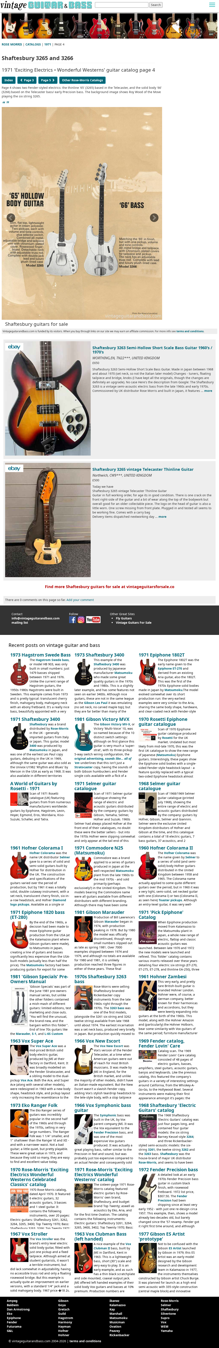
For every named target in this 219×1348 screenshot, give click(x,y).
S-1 (34, 1034)
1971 (47, 44)
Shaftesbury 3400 (106, 664)
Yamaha (167, 1331)
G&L (10, 1331)
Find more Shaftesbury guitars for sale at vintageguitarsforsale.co (109, 586)
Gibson (63, 1301)
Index (8, 80)
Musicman (117, 1322)
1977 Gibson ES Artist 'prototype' (162, 1236)
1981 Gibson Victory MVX (101, 719)
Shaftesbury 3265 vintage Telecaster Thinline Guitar (143, 469)
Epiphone (14, 1318)
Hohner (63, 1335)
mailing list (20, 622)
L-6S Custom (53, 1034)
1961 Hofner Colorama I (36, 848)
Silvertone (168, 1314)
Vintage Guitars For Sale (133, 622)
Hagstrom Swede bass (52, 660)
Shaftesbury (38, 724)
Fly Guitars (124, 618)
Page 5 (46, 80)
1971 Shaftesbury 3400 (35, 719)
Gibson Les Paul (95, 703)
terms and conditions (190, 331)
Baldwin (13, 1305)
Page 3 (28, 80)
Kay (112, 1309)
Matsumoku (123, 673)
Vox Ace (27, 1080)
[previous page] (11, 219)
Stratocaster (83, 767)
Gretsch (64, 1309)
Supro (165, 1318)
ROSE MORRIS (12, 44)
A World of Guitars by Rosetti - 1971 (33, 785)
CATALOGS (33, 44)
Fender (12, 1322)
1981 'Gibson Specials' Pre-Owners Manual (39, 979)
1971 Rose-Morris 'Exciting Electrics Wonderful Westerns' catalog (103, 1174)
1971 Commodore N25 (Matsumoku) (98, 850)
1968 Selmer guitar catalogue (160, 785)
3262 (185, 1149)
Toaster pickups (170, 900)
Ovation (115, 1326)
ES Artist (175, 1248)
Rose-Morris (59, 728)
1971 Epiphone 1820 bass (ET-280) (37, 914)
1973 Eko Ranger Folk (34, 1105)
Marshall (116, 1314)
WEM (164, 1326)
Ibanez (114, 1301)
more (208, 391)
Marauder (112, 921)
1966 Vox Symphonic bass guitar (102, 1107)
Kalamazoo (118, 1305)
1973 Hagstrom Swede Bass (40, 655)
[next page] (154, 219)
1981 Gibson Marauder (99, 912)
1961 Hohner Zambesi (162, 977)
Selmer (65, 857)
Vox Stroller (44, 1239)
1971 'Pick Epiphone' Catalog (161, 914)
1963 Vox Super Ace (31, 1041)
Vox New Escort (111, 1046)
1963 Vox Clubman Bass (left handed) (100, 1236)
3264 (189, 1137)
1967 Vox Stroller (29, 1234)
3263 (147, 1154)
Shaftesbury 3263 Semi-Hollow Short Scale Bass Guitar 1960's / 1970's (152, 350)
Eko (9, 1314)
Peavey (115, 1331)
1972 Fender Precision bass (168, 1170)
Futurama (14, 1326)
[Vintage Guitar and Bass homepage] (46, 5)
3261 (151, 1149)
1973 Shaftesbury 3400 (99, 655)
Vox (163, 1322)
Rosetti (167, 738)
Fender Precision (106, 1132)
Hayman (64, 1326)
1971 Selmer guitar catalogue (95, 785)
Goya (62, 1305)
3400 (33, 746)
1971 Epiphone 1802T (162, 655)
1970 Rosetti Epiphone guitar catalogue (163, 721)
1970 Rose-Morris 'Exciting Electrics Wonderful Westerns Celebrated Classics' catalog (39, 1177)
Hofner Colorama (42, 853)
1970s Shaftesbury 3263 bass (100, 979)
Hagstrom (65, 1318)
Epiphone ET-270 (170, 668)
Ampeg (12, 1301)
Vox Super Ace (46, 1046)
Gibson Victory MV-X (115, 724)
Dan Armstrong (18, 1309)
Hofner (63, 1331)
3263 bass (117, 1008)
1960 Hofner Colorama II (166, 848)
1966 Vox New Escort (97, 1041)
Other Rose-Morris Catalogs (82, 80)
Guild (62, 1314)
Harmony (65, 1322)
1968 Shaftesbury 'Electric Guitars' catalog (167, 1107)
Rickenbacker (119, 1335)
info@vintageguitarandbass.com (36, 618)
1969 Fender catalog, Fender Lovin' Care (162, 1043)
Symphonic (108, 1115)
